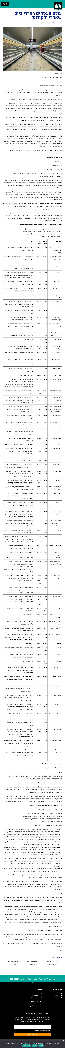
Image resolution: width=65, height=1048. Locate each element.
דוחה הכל (34, 1045)
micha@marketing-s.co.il (15, 934)
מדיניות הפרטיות (26, 1045)
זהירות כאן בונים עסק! (52, 962)
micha (60, 23)
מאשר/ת (41, 1045)
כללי (41, 23)
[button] (32, 3)
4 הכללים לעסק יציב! (32, 962)
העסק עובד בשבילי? (12, 962)
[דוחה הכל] (63, 1044)
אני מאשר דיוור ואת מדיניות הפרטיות (40, 1030)
